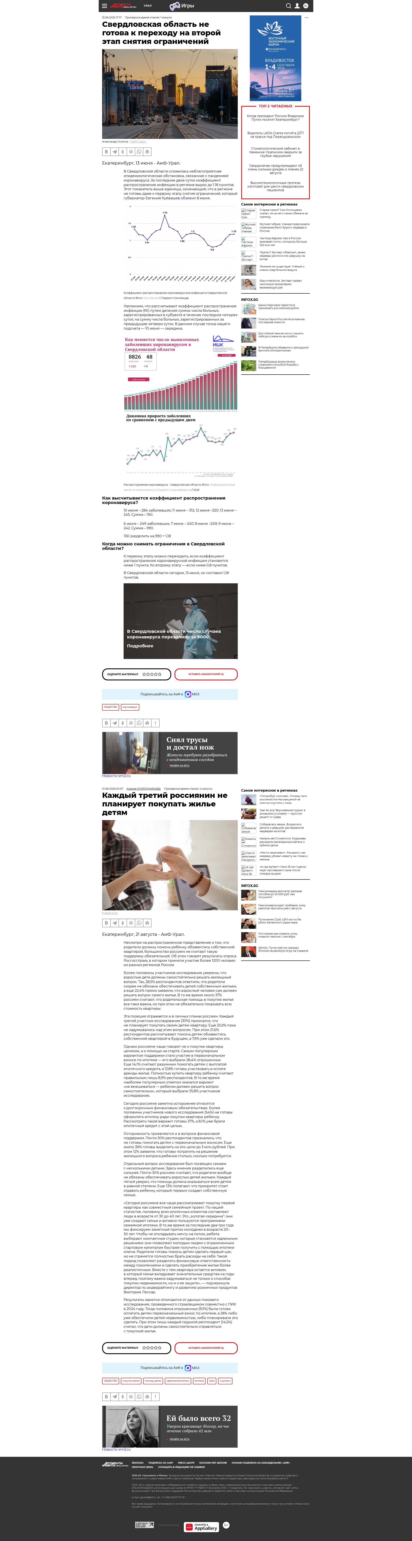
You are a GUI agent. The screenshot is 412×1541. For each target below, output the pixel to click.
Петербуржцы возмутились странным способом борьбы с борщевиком (278, 364)
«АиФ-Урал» (138, 141)
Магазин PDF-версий (213, 1462)
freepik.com (110, 913)
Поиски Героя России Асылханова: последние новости (281, 321)
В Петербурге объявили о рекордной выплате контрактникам (283, 349)
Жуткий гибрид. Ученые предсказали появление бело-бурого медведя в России (285, 227)
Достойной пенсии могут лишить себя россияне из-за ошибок (280, 335)
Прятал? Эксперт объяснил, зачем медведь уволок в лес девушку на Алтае (282, 256)
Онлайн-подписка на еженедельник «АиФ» (261, 1462)
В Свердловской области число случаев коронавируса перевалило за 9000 (174, 634)
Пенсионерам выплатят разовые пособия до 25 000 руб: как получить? (280, 894)
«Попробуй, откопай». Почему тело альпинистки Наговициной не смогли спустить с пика (283, 799)
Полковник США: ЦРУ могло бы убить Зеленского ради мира (279, 921)
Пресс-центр (186, 1462)
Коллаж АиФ (152, 298)
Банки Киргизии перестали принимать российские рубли (278, 307)
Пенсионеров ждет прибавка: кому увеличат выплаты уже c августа (282, 907)
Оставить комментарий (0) (206, 674)
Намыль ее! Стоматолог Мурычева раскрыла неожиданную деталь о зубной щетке (283, 842)
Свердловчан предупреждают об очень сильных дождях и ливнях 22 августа (275, 169)
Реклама (138, 1462)
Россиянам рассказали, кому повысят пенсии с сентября (277, 935)
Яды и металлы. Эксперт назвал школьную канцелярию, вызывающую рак (281, 284)
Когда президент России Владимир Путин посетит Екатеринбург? (275, 118)
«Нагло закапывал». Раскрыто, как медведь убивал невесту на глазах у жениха (284, 856)
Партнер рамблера (169, 1525)
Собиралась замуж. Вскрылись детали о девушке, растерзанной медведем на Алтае (282, 828)
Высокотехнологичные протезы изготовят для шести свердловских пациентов (275, 186)
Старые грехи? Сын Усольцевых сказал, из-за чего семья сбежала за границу (284, 213)
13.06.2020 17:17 (111, 17)
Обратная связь (142, 1467)
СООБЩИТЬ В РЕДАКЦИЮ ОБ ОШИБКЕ (181, 1467)
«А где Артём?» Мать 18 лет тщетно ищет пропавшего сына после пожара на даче (283, 870)
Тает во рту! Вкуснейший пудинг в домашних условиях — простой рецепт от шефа (282, 814)
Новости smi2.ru (116, 776)
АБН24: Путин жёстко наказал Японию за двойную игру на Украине (283, 949)
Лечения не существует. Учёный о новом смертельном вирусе (282, 268)
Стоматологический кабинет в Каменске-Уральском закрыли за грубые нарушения (275, 152)
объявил (188, 198)
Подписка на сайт (160, 1462)
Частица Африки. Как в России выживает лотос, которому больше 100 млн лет (283, 242)
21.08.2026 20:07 (112, 788)
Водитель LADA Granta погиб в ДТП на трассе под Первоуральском (275, 135)
